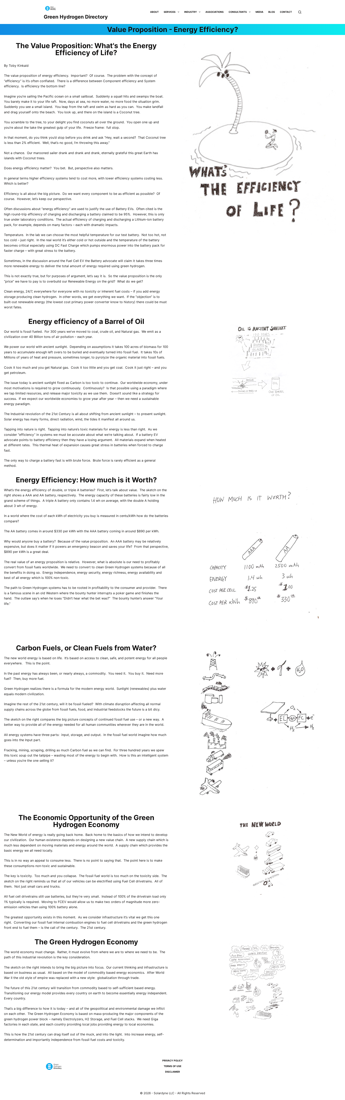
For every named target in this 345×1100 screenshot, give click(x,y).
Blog (271, 11)
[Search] (299, 12)
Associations (214, 11)
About (154, 11)
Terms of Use (172, 1066)
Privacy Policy (172, 1060)
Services (169, 11)
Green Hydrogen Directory (76, 17)
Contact (286, 11)
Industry (190, 11)
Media (259, 11)
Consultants (238, 11)
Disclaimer (172, 1071)
